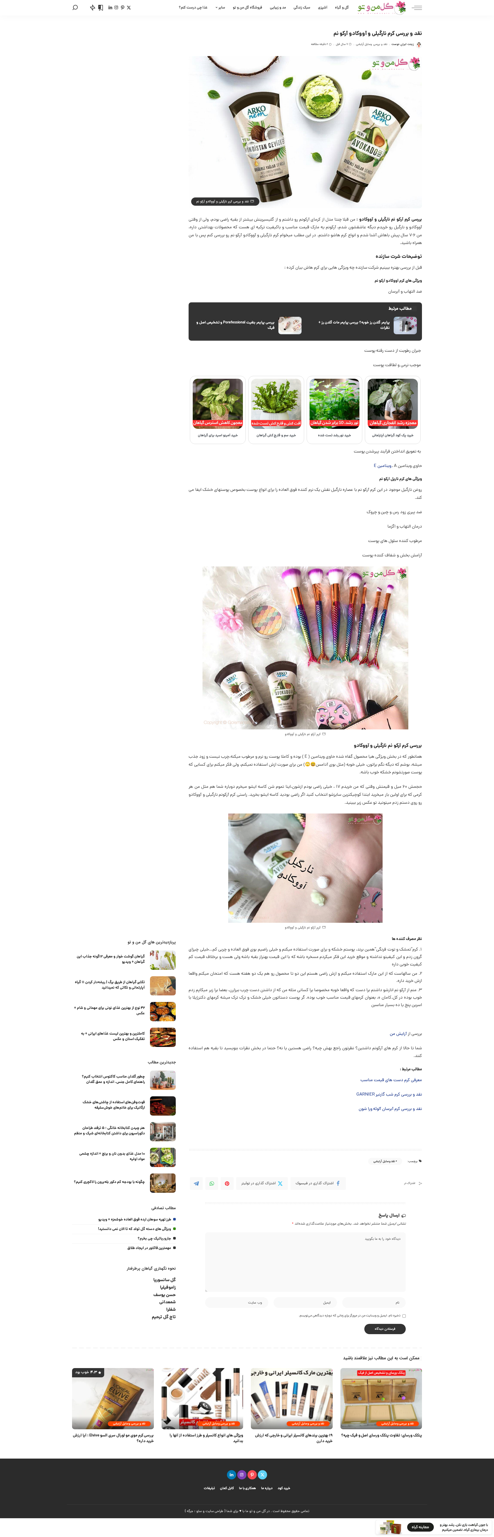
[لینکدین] (110, 7)
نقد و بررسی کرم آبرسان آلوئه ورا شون (390, 1109)
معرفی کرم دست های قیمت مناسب (391, 1080)
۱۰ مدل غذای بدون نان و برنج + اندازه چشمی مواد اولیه (112, 1156)
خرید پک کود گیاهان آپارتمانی (392, 435)
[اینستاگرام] (116, 7)
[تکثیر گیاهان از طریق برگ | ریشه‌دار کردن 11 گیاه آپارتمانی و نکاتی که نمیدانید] (163, 986)
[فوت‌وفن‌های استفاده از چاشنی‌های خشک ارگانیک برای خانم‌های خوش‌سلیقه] (163, 1106)
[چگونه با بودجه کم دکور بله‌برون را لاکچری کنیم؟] (163, 1183)
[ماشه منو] (414, 7)
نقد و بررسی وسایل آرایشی (371, 44)
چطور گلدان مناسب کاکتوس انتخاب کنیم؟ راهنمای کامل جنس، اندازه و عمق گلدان (113, 1079)
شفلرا (171, 1309)
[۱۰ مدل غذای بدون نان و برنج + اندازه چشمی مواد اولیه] (163, 1157)
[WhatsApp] (211, 1183)
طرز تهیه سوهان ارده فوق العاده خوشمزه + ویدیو (134, 1220)
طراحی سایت (215, 1511)
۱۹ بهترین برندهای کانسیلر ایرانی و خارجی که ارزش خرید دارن (293, 1438)
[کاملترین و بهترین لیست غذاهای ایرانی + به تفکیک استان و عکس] (163, 1037)
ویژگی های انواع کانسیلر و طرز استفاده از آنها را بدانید (206, 1438)
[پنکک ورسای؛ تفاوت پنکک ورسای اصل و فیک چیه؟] (381, 1398)
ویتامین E (382, 466)
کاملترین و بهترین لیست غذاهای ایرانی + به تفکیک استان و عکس (113, 1036)
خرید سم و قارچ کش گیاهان (276, 435)
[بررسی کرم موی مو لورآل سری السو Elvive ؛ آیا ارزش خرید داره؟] (113, 1398)
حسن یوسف (164, 1295)
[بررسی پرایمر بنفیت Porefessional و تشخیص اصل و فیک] (247, 325)
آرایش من (398, 1034)
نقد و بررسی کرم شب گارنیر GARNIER (389, 1094)
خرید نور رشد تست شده (334, 435)
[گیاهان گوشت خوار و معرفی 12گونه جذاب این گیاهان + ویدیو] (163, 960)
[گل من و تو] (382, 7)
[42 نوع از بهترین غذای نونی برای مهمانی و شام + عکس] (163, 1011)
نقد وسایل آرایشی (384, 1161)
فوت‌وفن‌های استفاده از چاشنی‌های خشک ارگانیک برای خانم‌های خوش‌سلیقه (114, 1105)
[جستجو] (75, 7)
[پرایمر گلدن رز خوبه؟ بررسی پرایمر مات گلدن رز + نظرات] (363, 325)
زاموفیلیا (168, 1287)
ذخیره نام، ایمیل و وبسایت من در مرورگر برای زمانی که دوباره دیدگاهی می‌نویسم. (350, 1315)
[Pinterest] (227, 1183)
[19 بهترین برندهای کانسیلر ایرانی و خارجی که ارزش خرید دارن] (292, 1398)
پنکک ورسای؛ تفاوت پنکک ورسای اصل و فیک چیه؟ (381, 1436)
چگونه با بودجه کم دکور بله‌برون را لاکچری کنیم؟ (109, 1182)
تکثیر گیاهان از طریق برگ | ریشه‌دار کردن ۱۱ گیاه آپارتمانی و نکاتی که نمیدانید (110, 985)
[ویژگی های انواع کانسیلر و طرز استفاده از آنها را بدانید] (202, 1398)
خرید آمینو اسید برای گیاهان (218, 435)
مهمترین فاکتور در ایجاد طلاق (149, 1248)
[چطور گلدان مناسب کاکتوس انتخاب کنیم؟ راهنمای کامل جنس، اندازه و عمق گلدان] (163, 1080)
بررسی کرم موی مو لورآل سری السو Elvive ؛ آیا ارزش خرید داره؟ (113, 1438)
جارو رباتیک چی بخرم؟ (154, 1239)
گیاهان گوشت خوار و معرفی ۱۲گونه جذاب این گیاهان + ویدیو (111, 959)
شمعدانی (167, 1302)
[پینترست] (122, 7)
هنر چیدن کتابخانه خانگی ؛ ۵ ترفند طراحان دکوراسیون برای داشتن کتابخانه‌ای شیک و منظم (109, 1130)
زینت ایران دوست (402, 44)
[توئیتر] (129, 7)
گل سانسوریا (164, 1280)
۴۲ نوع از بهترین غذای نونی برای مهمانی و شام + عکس (109, 1010)
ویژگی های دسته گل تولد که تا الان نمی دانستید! (134, 1229)
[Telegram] (196, 1183)
